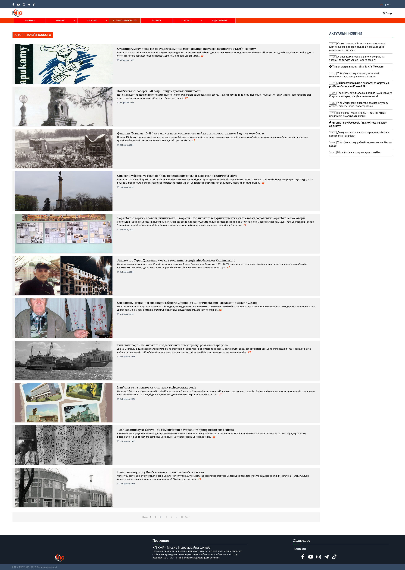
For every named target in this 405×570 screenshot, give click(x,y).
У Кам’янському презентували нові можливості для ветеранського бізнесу (354, 75)
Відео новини (219, 20)
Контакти (186, 20)
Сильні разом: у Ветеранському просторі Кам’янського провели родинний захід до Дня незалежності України (357, 47)
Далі (187, 517)
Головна (30, 20)
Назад (145, 517)
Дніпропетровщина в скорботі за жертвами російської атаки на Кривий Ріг (359, 85)
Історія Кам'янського (125, 20)
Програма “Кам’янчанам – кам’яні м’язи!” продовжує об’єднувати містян (358, 114)
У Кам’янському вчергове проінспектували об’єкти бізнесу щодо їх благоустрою (358, 104)
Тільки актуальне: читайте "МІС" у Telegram (357, 66)
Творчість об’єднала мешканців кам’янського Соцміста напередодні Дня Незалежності (360, 94)
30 (182, 517)
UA (381, 4)
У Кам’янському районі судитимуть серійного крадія (360, 144)
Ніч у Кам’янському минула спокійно (356, 152)
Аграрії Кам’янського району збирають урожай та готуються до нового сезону (356, 58)
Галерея (156, 20)
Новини (60, 20)
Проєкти (92, 20)
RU (388, 4)
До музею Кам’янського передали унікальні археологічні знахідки (359, 134)
